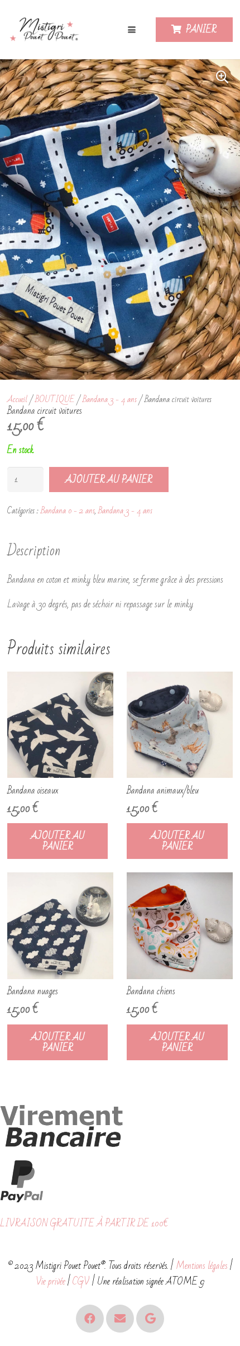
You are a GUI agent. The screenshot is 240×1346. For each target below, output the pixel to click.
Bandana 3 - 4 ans (110, 399)
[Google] (150, 1319)
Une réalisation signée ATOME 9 (150, 1281)
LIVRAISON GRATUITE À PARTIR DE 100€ (84, 1223)
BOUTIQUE (55, 399)
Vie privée (50, 1281)
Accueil (17, 399)
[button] (132, 30)
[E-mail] (120, 1319)
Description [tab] (33, 551)
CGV (81, 1281)
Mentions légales (202, 1265)
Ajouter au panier (108, 479)
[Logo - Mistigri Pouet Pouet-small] (46, 29)
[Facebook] (90, 1319)
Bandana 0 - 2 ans (68, 510)
